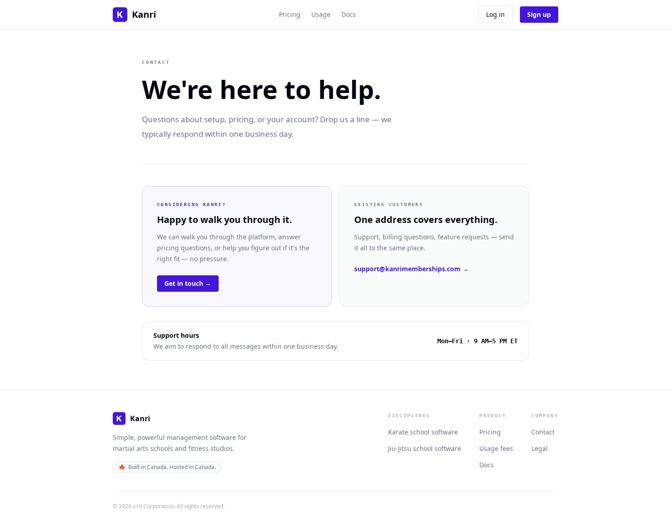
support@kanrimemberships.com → (411, 268)
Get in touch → (187, 283)
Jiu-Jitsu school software (424, 448)
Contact (543, 432)
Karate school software (423, 432)
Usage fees (496, 448)
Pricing (289, 14)
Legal (539, 448)
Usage (320, 14)
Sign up (539, 14)
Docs (348, 14)
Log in (495, 14)
